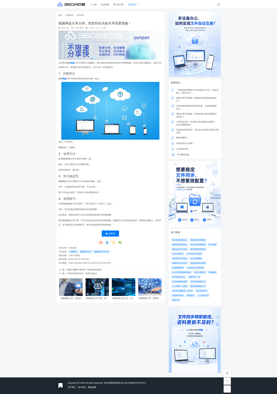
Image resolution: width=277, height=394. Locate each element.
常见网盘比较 (183, 154)
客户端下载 (118, 4)
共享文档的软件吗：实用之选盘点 (82, 273)
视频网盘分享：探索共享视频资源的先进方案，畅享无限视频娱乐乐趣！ (150, 298)
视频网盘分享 (85, 251)
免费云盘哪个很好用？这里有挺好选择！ (85, 269)
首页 (60, 15)
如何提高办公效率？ (185, 143)
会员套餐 (105, 4)
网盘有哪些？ (182, 137)
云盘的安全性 (182, 149)
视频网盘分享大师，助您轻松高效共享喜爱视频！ (97, 298)
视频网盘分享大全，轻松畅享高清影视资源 (123, 298)
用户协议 (82, 387)
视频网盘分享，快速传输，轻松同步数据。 (71, 298)
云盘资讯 (132, 4)
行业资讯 (80, 15)
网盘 (73, 63)
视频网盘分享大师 (101, 251)
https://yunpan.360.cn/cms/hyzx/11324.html (90, 263)
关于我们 (72, 387)
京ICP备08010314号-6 (135, 383)
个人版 (94, 4)
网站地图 (92, 387)
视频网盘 (73, 251)
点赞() (111, 233)
